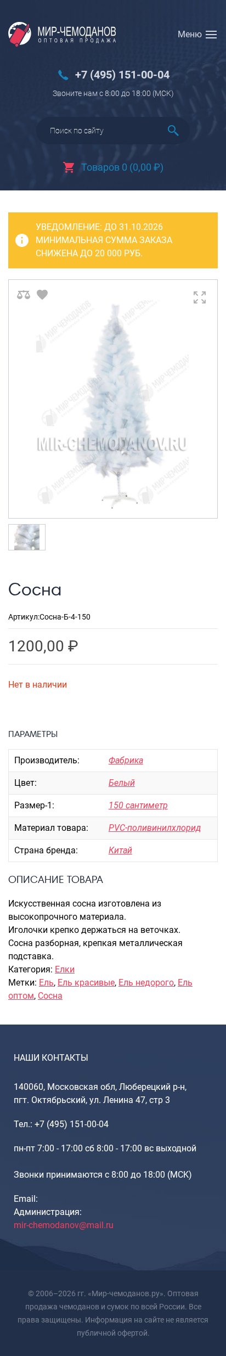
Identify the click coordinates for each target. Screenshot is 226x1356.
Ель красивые (86, 982)
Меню (190, 34)
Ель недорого (146, 982)
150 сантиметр (138, 805)
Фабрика (126, 760)
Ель (46, 982)
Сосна (50, 996)
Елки (65, 969)
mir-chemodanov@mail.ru (64, 1225)
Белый (122, 783)
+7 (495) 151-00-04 (122, 75)
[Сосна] (113, 399)
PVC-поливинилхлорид (155, 828)
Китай (120, 850)
